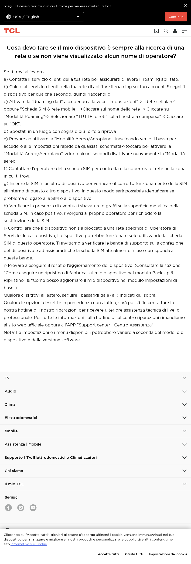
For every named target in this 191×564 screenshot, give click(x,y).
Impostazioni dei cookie (168, 554)
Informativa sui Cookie (28, 544)
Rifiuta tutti (133, 554)
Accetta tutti (108, 554)
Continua (176, 17)
